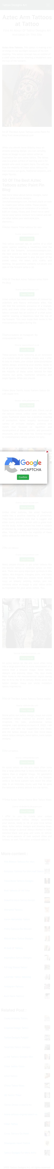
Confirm (23, 477)
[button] (27, 584)
